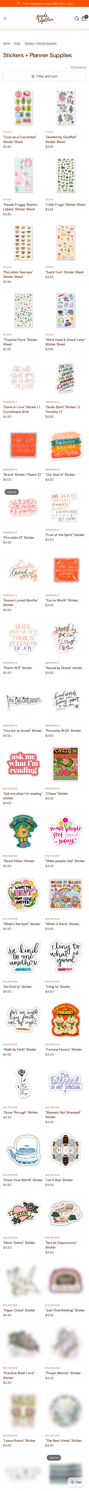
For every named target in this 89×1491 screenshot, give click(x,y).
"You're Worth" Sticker (61, 600)
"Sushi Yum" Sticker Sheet (64, 272)
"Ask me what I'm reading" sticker (22, 795)
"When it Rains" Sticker (62, 924)
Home (6, 43)
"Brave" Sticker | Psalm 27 (22, 474)
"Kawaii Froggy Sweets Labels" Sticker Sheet (20, 206)
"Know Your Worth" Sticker (23, 1180)
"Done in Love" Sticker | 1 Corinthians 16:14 (21, 409)
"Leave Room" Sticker (19, 1440)
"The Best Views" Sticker (63, 1440)
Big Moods (10, 788)
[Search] (76, 18)
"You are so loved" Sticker (22, 730)
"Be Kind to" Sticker (17, 987)
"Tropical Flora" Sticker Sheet (20, 342)
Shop (17, 43)
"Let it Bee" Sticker (59, 1180)
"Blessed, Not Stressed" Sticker (63, 1114)
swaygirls (10, 401)
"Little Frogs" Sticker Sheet (65, 204)
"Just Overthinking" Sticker (65, 1310)
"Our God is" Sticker (60, 474)
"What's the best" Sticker (21, 924)
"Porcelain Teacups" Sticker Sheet (18, 274)
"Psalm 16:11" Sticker (17, 668)
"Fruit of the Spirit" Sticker (64, 535)
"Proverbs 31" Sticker (18, 537)
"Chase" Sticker (56, 793)
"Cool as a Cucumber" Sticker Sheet (20, 139)
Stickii (7, 132)
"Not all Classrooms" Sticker (61, 1245)
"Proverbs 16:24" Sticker (63, 730)
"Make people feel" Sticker (65, 861)
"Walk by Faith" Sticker (19, 1049)
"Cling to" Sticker (57, 987)
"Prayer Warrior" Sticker (63, 1373)
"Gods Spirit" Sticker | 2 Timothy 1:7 (62, 409)
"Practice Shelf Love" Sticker (19, 1375)
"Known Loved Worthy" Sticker (20, 602)
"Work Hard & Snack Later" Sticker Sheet (65, 342)
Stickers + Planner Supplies (41, 43)
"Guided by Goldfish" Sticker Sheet (61, 139)
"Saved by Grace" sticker (63, 668)
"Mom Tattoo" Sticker (19, 1243)
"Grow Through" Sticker (20, 1112)
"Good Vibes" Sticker (19, 861)
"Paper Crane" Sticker (19, 1310)
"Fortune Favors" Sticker (63, 1049)
